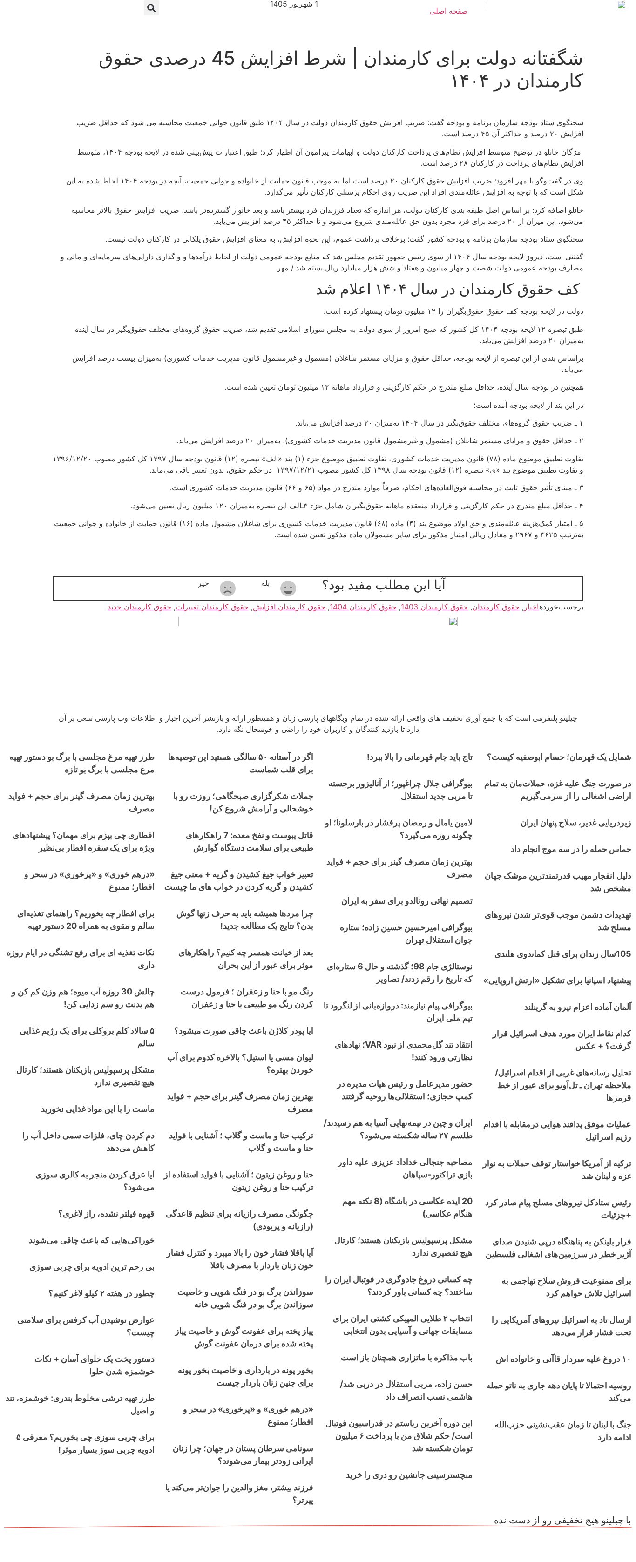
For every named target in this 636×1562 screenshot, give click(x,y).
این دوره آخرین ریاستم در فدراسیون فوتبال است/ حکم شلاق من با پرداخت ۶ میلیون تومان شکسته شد (399, 1435)
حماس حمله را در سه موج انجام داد (571, 849)
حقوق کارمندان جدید (139, 606)
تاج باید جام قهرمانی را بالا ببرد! (420, 757)
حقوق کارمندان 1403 (434, 606)
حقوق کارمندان (496, 606)
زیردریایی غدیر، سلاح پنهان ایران (576, 822)
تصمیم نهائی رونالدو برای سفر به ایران (407, 901)
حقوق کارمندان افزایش (289, 606)
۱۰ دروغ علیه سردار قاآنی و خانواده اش (563, 1359)
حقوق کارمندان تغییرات (212, 606)
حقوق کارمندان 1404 (363, 606)
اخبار (531, 606)
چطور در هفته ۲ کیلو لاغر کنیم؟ (101, 1293)
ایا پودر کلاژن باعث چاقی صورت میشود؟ (243, 1030)
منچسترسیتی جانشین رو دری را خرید (409, 1475)
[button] (151, 7)
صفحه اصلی (449, 10)
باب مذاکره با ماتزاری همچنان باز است (407, 1357)
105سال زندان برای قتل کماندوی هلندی (562, 954)
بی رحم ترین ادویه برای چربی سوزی (92, 1266)
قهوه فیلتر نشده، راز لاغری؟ (106, 1213)
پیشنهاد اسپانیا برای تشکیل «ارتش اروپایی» (557, 980)
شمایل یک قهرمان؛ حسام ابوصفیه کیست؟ (559, 757)
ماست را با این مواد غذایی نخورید (98, 1109)
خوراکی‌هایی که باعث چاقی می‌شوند (92, 1240)
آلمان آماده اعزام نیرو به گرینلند (577, 1007)
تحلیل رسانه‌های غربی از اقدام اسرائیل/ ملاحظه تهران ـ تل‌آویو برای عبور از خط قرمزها (563, 1085)
